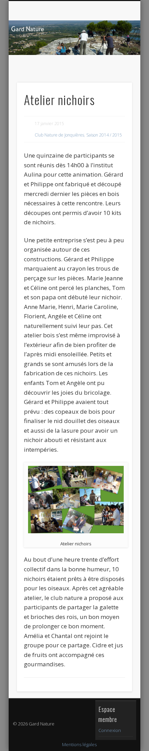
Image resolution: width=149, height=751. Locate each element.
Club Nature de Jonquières (59, 135)
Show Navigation (115, 61)
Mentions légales (79, 744)
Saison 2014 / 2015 (104, 135)
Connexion (109, 730)
